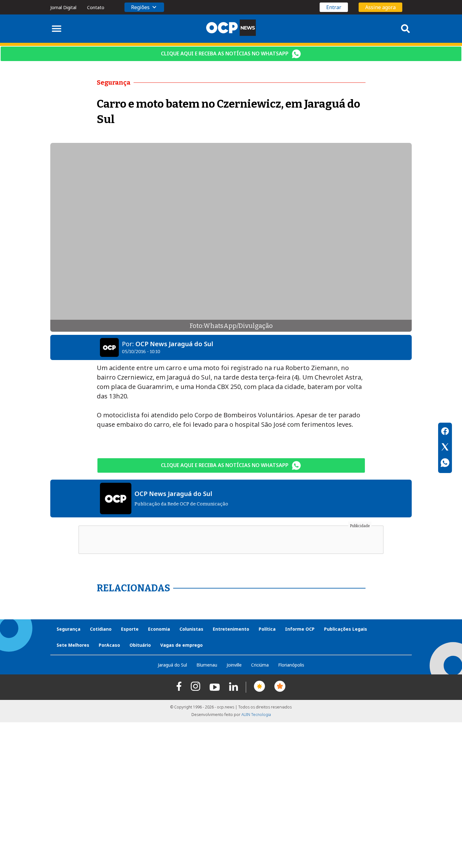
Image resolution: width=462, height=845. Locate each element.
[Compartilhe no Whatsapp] (445, 463)
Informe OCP (300, 629)
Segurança (68, 629)
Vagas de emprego (181, 645)
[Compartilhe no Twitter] (445, 447)
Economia (159, 629)
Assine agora (380, 7)
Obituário (140, 645)
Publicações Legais (345, 629)
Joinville (234, 665)
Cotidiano (101, 629)
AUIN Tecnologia (256, 714)
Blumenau (206, 665)
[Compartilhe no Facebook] (445, 432)
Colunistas (191, 629)
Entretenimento (231, 629)
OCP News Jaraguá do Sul (174, 344)
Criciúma (260, 665)
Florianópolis (291, 665)
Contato (95, 7)
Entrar (333, 7)
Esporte (130, 629)
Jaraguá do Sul (172, 665)
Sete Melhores (73, 645)
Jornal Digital (63, 7)
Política (267, 629)
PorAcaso (109, 645)
